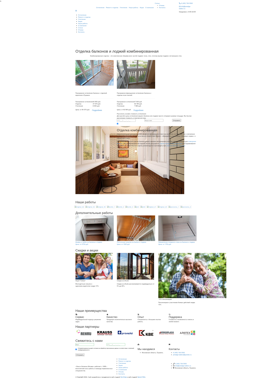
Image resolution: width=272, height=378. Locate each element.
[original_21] (151, 207)
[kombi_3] (129, 207)
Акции (142, 7)
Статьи (157, 3)
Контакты (162, 7)
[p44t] (143, 207)
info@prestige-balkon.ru (185, 7)
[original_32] (79, 207)
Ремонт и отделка (112, 7)
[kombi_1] (111, 207)
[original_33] (90, 207)
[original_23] (162, 207)
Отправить (80, 355)
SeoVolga (123, 377)
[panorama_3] (186, 207)
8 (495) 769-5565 (187, 3)
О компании (149, 7)
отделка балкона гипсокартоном (170, 143)
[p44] (137, 207)
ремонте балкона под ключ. (176, 145)
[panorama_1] (174, 207)
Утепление (123, 7)
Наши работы (133, 7)
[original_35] (101, 207)
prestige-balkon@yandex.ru (182, 355)
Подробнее (97, 110)
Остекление (100, 7)
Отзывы (161, 5)
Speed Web (141, 377)
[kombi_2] (120, 207)
